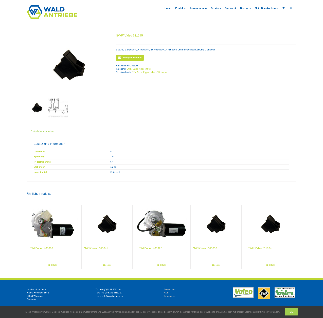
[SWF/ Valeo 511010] (216, 224)
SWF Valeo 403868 (41, 248)
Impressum (169, 296)
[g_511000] (69, 64)
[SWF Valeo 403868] (52, 224)
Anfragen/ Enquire (131, 57)
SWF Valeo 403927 (150, 248)
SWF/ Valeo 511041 (96, 248)
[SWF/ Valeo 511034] (270, 224)
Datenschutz (170, 289)
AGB (166, 292)
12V (134, 72)
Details (53, 265)
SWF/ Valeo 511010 (205, 248)
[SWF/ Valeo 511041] (107, 224)
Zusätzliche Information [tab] (42, 131)
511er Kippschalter (146, 72)
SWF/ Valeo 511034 (260, 248)
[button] (291, 7)
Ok (291, 311)
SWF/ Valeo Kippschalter (139, 69)
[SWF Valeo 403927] (161, 224)
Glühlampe (161, 72)
